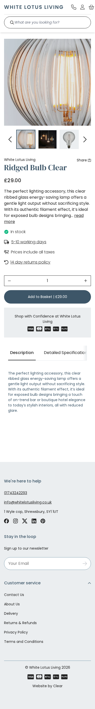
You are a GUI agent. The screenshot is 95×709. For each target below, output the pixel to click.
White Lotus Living (19, 159)
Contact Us (14, 594)
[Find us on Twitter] (25, 521)
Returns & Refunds (20, 622)
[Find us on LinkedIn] (34, 521)
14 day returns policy (30, 262)
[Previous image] (10, 139)
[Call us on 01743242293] (73, 7)
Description (22, 353)
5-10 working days (28, 242)
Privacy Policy (16, 632)
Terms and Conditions (23, 641)
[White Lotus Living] (33, 7)
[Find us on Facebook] (6, 521)
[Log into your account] (82, 7)
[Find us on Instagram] (15, 521)
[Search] (12, 22)
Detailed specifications (66, 353)
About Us (12, 604)
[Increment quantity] (86, 281)
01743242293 (15, 492)
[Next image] (85, 139)
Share (82, 160)
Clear (58, 685)
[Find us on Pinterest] (43, 521)
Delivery (11, 613)
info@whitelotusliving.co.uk (28, 502)
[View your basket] (91, 7)
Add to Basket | (47, 296)
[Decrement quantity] (9, 281)
